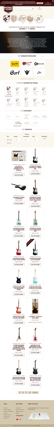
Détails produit (18, 172)
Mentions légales (7, 409)
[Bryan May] (27, 63)
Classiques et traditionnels (39, 19)
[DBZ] (27, 72)
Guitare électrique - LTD (35, 314)
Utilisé (9, 143)
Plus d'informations (48, 2)
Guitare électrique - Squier (18, 285)
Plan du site (6, 418)
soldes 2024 (47, 19)
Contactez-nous (7, 416)
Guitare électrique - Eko (35, 164)
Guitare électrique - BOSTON (19, 164)
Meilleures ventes (19, 411)
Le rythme (30, 19)
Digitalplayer (38, 425)
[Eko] (39, 72)
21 (29, 392)
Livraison (5, 408)
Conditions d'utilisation (8, 411)
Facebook (20, 419)
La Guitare (6, 19)
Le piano (22, 19)
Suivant (35, 392)
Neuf (9, 139)
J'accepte (40, 3)
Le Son (13, 19)
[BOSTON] (15, 63)
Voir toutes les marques (27, 78)
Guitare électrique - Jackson (19, 343)
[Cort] (15, 72)
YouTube (17, 419)
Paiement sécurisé (7, 414)
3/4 (44, 138)
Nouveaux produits (20, 409)
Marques (17, 413)
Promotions (18, 408)
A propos (5, 413)
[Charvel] (39, 63)
